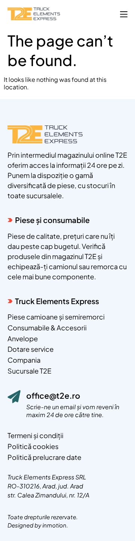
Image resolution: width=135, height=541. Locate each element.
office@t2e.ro (53, 395)
